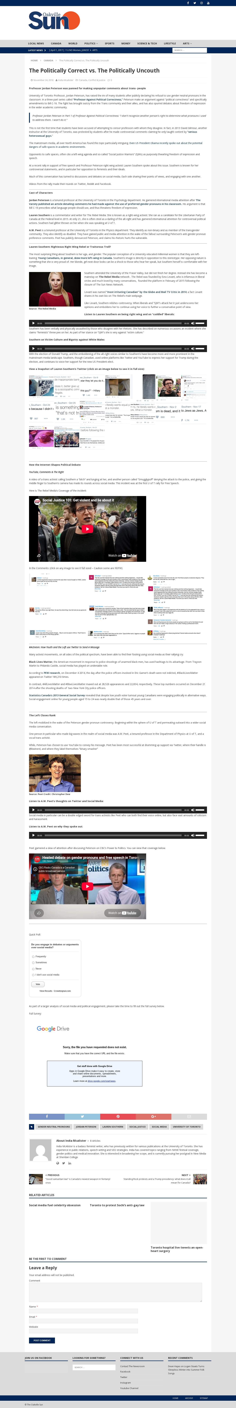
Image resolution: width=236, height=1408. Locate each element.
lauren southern (112, 1126)
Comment (34, 1280)
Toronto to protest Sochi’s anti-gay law (117, 1205)
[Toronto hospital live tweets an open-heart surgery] (179, 1223)
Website (33, 1326)
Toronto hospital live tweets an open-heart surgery (177, 1249)
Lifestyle (170, 43)
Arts (186, 43)
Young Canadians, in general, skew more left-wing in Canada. (75, 258)
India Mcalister (65, 80)
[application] (118, 323)
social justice (137, 1126)
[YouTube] (208, 3)
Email (32, 1316)
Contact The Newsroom (132, 1366)
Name (33, 1306)
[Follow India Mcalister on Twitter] (62, 1163)
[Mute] (193, 323)
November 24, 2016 (43, 80)
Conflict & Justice (96, 80)
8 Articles (95, 1140)
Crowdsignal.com (62, 991)
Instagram (125, 1382)
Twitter (123, 1377)
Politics (89, 43)
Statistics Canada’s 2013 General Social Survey (57, 695)
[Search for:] (189, 50)
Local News (36, 43)
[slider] (200, 323)
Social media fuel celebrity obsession (55, 1205)
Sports (109, 43)
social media (159, 1126)
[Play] (33, 323)
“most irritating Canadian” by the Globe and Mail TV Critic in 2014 (146, 292)
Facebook (125, 1371)
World (72, 43)
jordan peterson (86, 1126)
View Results (46, 991)
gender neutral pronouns (54, 1126)
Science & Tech (147, 43)
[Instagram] (202, 3)
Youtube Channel (129, 1388)
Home (175, 1398)
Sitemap (204, 1398)
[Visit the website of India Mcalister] (57, 1163)
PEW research (52, 672)
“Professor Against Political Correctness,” (98, 99)
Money (125, 43)
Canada (56, 43)
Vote (38, 984)
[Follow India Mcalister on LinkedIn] (68, 1163)
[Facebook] (188, 3)
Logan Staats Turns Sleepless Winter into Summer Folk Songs (186, 1370)
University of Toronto (187, 1126)
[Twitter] (195, 3)
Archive (189, 1398)
